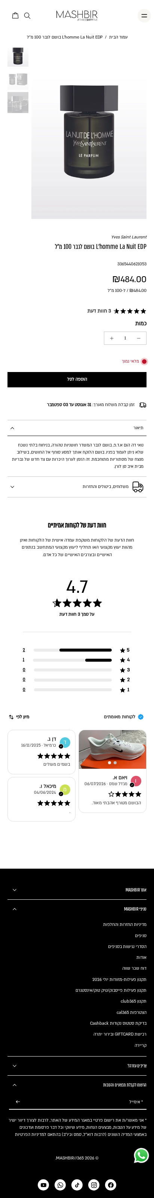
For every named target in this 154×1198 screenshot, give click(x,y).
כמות (141, 323)
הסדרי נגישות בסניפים (127, 946)
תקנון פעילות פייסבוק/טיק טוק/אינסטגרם (111, 990)
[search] (27, 16)
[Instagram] (93, 1185)
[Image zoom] (89, 132)
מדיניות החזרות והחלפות (125, 924)
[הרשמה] (18, 1102)
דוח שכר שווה (134, 968)
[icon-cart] (15, 15)
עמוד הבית (118, 37)
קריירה (141, 1045)
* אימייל (136, 1102)
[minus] (138, 338)
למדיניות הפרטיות (30, 1134)
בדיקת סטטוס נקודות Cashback (118, 1023)
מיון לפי (23, 717)
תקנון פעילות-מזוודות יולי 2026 (119, 979)
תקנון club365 (134, 1001)
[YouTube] (43, 1185)
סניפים (141, 936)
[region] (77, 635)
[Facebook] (110, 1185)
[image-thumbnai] (17, 56)
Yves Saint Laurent (129, 237)
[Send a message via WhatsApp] (141, 1155)
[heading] (77, 622)
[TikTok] (77, 1185)
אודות (141, 957)
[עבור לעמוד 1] (109, 762)
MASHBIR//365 (70, 1158)
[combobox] (18, 717)
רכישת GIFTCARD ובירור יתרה (120, 1034)
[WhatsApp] (60, 1185)
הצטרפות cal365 (132, 1012)
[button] (116, 311)
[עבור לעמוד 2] (115, 762)
